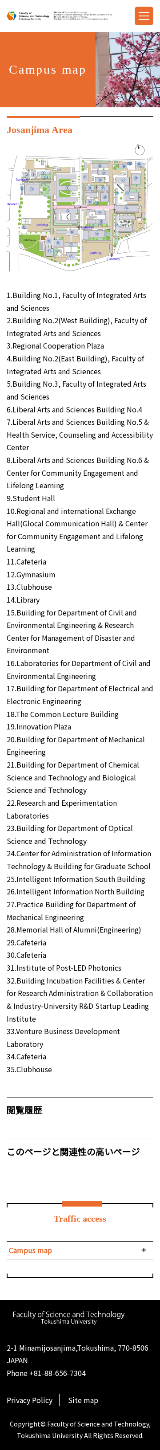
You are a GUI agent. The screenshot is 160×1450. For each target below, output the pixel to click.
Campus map (30, 1250)
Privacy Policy (29, 1400)
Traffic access (80, 1218)
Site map (83, 1400)
